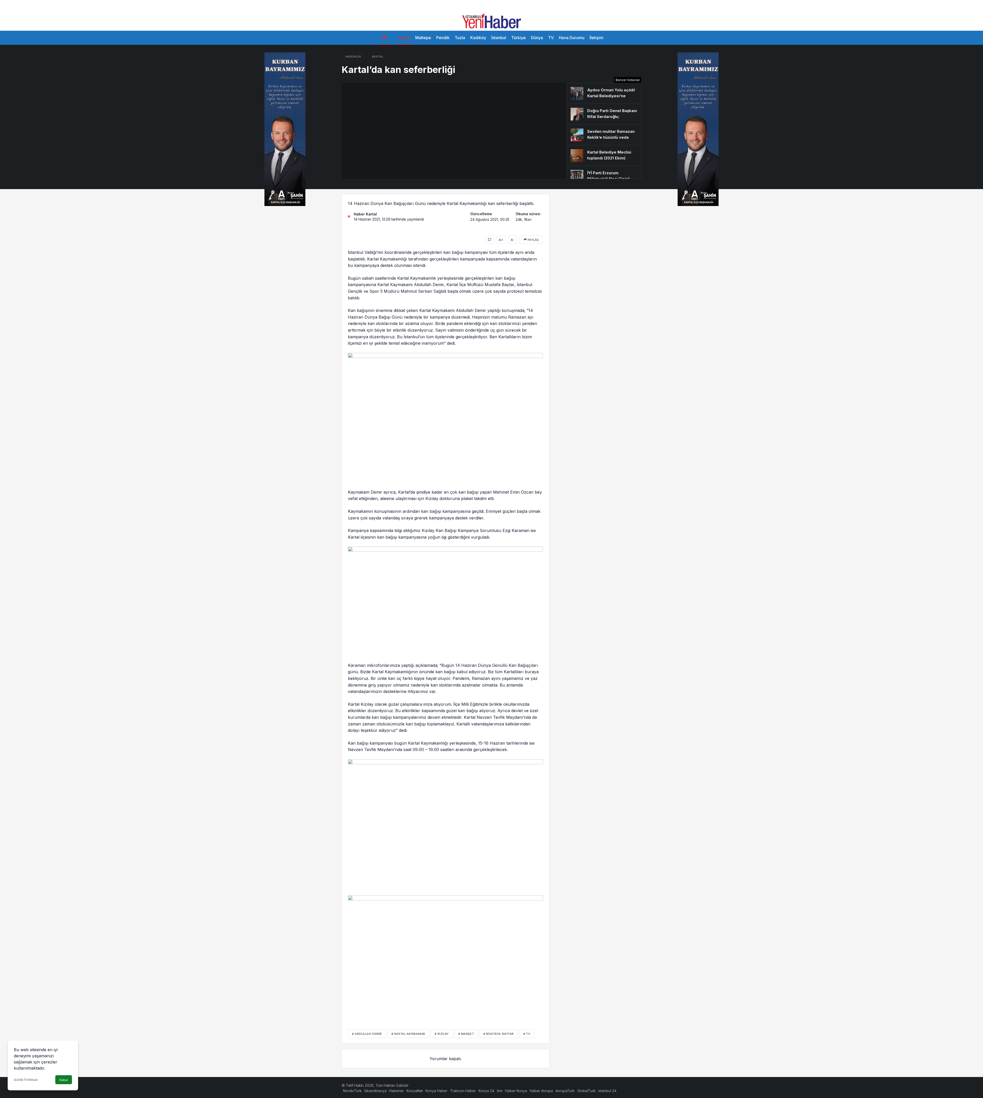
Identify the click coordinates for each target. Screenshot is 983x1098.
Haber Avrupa (541, 1091)
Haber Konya (516, 1091)
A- (513, 240)
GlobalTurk (586, 1091)
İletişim (596, 37)
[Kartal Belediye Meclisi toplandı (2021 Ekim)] (604, 155)
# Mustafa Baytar (498, 1034)
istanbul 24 (607, 1091)
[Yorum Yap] (489, 239)
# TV (526, 1034)
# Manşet (466, 1034)
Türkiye (518, 37)
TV (551, 37)
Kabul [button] (63, 1080)
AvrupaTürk (565, 1091)
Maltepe (423, 37)
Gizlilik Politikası (26, 1080)
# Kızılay (442, 1034)
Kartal (404, 37)
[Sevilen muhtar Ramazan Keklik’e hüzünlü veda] (604, 135)
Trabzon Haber (463, 1091)
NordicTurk (352, 1091)
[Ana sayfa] (384, 38)
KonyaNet (415, 1091)
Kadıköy (478, 37)
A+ (501, 240)
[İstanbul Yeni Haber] (491, 20)
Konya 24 (486, 1091)
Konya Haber (436, 1091)
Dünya (537, 37)
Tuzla (460, 37)
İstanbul (498, 37)
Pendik (443, 37)
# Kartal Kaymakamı (408, 1034)
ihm (500, 1091)
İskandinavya (375, 1091)
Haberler (396, 1091)
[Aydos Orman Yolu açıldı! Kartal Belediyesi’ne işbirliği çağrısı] (604, 93)
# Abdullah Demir (367, 1034)
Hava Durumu (571, 37)
